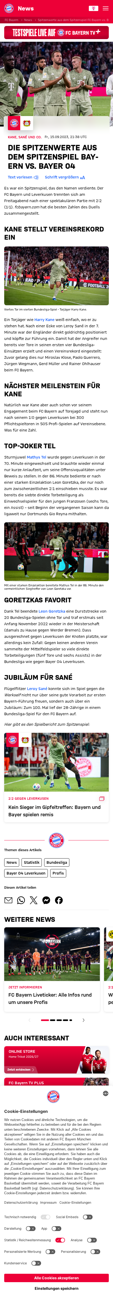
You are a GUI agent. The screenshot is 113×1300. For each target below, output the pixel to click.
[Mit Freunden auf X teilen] (33, 900)
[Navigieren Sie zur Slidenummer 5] (70, 1020)
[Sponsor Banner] (56, 32)
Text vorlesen (20, 177)
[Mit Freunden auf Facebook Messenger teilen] (46, 900)
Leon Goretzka (52, 611)
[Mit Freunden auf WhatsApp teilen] (21, 900)
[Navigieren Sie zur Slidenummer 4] (65, 1020)
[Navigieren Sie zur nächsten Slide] (83, 1020)
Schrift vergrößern (62, 177)
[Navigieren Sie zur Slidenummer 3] (59, 1020)
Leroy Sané (37, 689)
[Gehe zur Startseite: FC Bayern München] (9, 8)
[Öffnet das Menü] (105, 8)
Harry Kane (44, 320)
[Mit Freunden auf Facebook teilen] (59, 900)
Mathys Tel (36, 457)
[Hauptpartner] (93, 8)
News (28, 20)
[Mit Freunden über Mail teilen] (8, 900)
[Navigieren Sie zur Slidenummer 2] (52, 1020)
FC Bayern (11, 20)
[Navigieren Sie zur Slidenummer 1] (45, 1020)
